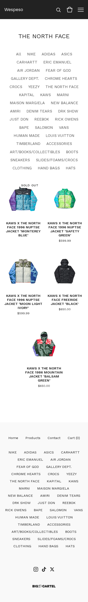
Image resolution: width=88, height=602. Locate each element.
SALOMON (44, 127)
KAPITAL (26, 95)
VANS (64, 127)
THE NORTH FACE (62, 87)
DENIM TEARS (39, 111)
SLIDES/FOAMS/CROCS (57, 160)
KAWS (45, 95)
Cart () (74, 438)
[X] (52, 569)
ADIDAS (48, 54)
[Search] (58, 9)
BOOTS (72, 152)
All (18, 54)
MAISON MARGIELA (27, 103)
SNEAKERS (20, 160)
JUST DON (19, 119)
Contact (54, 438)
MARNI (63, 95)
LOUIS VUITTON (60, 135)
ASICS (66, 54)
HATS (70, 168)
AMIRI (15, 111)
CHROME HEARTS (61, 78)
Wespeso (13, 9)
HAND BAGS (49, 168)
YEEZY (34, 87)
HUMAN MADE (27, 135)
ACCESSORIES (59, 144)
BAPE (24, 127)
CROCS (16, 87)
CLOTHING (22, 168)
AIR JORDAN (28, 70)
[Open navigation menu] (80, 9)
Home (13, 438)
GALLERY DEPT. (25, 78)
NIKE (31, 54)
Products (32, 438)
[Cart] (69, 9)
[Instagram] (36, 569)
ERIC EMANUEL (57, 62)
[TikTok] (44, 569)
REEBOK (41, 119)
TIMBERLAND (28, 144)
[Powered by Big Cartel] (44, 586)
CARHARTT (27, 62)
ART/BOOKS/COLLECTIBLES (35, 152)
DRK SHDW (68, 111)
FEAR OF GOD (58, 70)
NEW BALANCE (64, 103)
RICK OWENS (66, 119)
